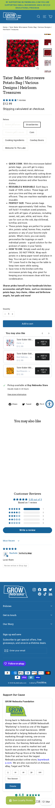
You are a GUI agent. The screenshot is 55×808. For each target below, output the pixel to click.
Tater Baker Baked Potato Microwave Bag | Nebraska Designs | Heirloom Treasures (25, 353)
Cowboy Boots (37, 140)
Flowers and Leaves (14, 132)
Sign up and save (12, 634)
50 (31, 772)
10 (15, 772)
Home (5, 27)
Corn (32, 132)
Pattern (6, 119)
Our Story (8, 624)
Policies (7, 606)
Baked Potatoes (12, 124)
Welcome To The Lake (15, 148)
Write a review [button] (27, 530)
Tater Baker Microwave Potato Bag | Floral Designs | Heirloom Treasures (25, 367)
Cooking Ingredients (14, 140)
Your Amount (12, 779)
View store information (17, 394)
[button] (10, 100)
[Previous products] (42, 333)
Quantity (6, 309)
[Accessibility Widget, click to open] (49, 404)
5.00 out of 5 (35, 499)
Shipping (8, 109)
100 (40, 772)
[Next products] (49, 333)
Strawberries (32, 124)
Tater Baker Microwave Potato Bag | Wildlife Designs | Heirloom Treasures (25, 339)
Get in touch (9, 615)
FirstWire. (42, 682)
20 (23, 772)
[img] (10, 549)
